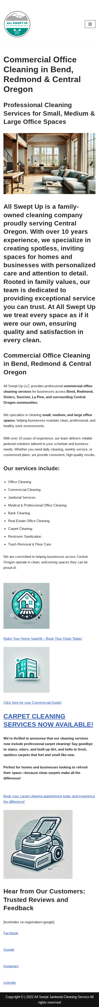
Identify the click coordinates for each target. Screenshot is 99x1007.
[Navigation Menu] (90, 24)
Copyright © (14, 997)
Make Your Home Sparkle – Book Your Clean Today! (42, 638)
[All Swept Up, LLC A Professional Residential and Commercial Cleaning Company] (17, 24)
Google (8, 949)
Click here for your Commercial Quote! (32, 702)
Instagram (11, 966)
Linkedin (9, 983)
